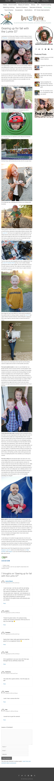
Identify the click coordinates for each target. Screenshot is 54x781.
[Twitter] (39, 49)
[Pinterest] (45, 49)
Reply (4, 603)
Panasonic (5, 37)
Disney (33, 5)
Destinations (28, 10)
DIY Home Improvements (42, 10)
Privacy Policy (45, 0)
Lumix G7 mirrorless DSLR (9, 262)
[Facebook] (36, 49)
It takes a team (6, 565)
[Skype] (51, 49)
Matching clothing (8, 7)
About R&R (7, 0)
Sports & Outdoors (22, 7)
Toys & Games (8, 10)
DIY (38, 5)
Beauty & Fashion (23, 5)
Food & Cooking (46, 5)
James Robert (9, 581)
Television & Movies (35, 7)
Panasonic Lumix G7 (5, 549)
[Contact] (48, 49)
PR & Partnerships (35, 0)
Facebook (3, 551)
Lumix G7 (5, 233)
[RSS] (34, 775)
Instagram (10, 551)
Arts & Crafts (13, 5)
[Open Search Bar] (38, 2)
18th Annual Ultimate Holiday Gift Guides (25, 2)
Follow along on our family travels (21, 0)
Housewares (19, 10)
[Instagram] (42, 49)
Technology (47, 7)
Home (5, 5)
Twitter (27, 549)
